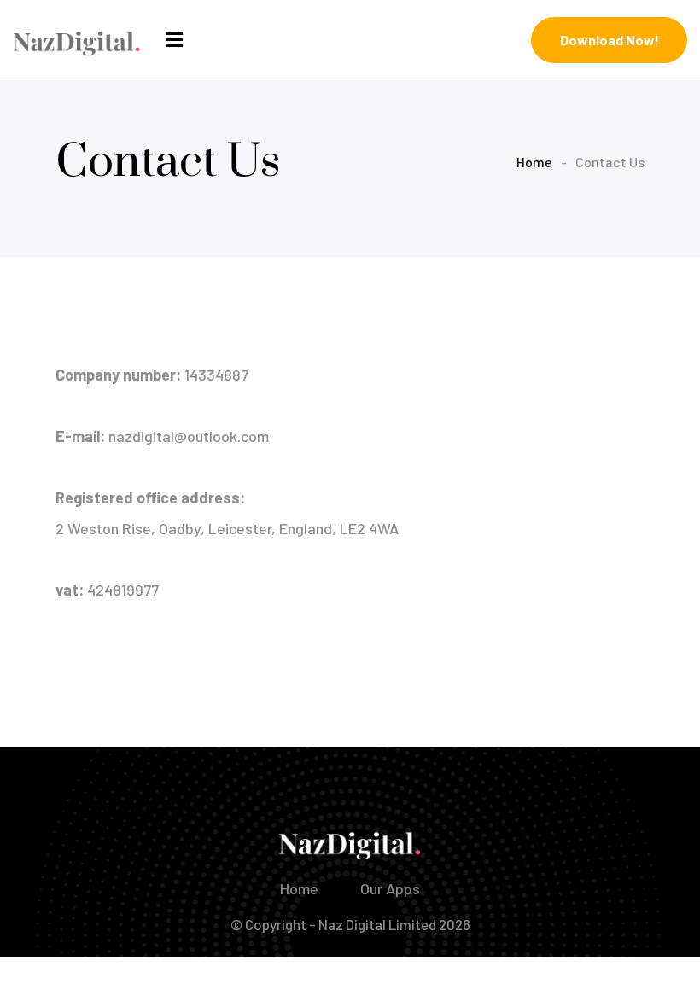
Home (534, 162)
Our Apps (390, 888)
